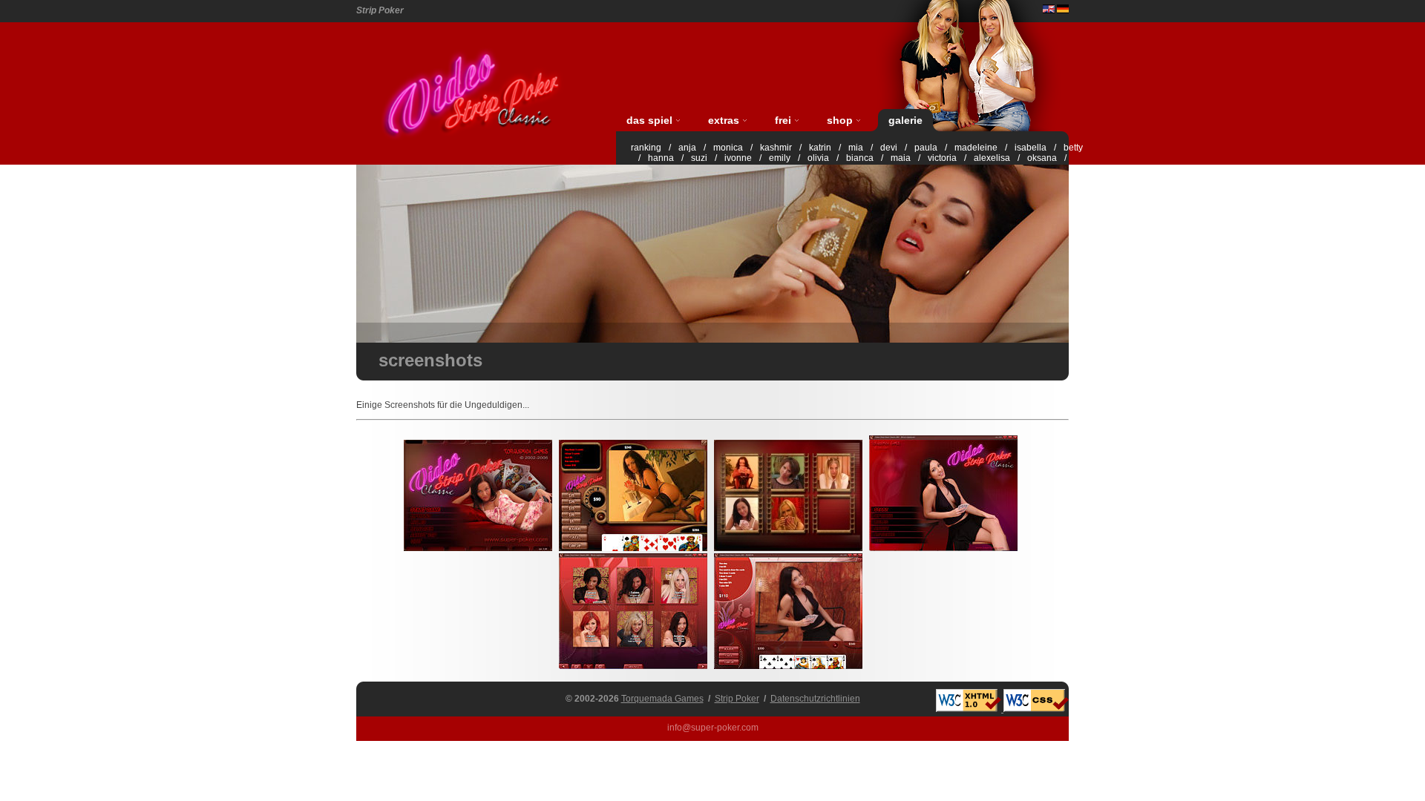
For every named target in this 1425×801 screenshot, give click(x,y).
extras (723, 120)
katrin (820, 147)
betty (1073, 147)
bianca (860, 158)
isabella (1030, 147)
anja (687, 147)
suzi (699, 158)
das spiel (649, 120)
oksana (1042, 158)
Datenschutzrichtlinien (815, 698)
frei (783, 120)
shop (840, 120)
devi (888, 147)
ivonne (738, 158)
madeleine (976, 147)
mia (855, 147)
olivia (818, 158)
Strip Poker (737, 698)
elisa (1000, 158)
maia (901, 158)
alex (982, 158)
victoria (942, 158)
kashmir (776, 147)
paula (925, 147)
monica (728, 147)
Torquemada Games (662, 698)
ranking (646, 147)
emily (779, 158)
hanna (661, 158)
